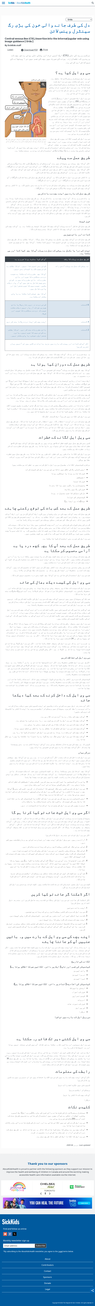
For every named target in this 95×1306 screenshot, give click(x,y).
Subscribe (40, 1245)
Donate (47, 1283)
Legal (60, 1251)
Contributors (48, 1265)
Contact (47, 1271)
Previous (40, 1193)
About (47, 1259)
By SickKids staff (13, 45)
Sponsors (47, 1277)
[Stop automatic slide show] (45, 1193)
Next (49, 1193)
